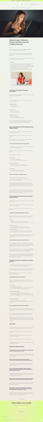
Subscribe (10, 317)
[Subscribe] (27, 407)
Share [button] (10, 47)
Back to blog (22, 398)
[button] (4, 4)
